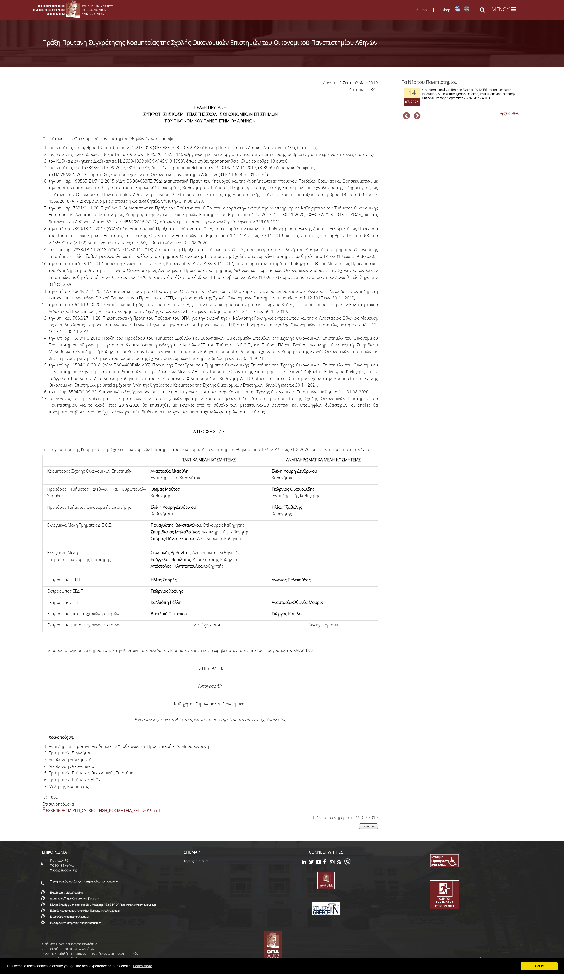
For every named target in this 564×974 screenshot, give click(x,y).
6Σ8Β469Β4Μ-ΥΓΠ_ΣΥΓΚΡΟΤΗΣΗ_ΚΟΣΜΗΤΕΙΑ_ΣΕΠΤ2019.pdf (103, 810)
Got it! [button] (539, 966)
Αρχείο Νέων (509, 113)
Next (417, 116)
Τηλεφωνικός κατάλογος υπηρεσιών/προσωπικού (84, 881)
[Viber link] (347, 864)
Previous (406, 116)
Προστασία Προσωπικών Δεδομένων (69, 949)
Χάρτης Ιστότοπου (196, 861)
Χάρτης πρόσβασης (63, 870)
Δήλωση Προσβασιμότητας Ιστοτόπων (71, 944)
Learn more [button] (142, 966)
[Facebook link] (326, 862)
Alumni (421, 9)
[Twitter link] (312, 862)
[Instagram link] (333, 862)
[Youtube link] (319, 862)
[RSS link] (340, 862)
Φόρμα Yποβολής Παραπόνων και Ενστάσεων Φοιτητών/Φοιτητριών (91, 954)
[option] (462, 99)
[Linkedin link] (305, 862)
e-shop (445, 9)
